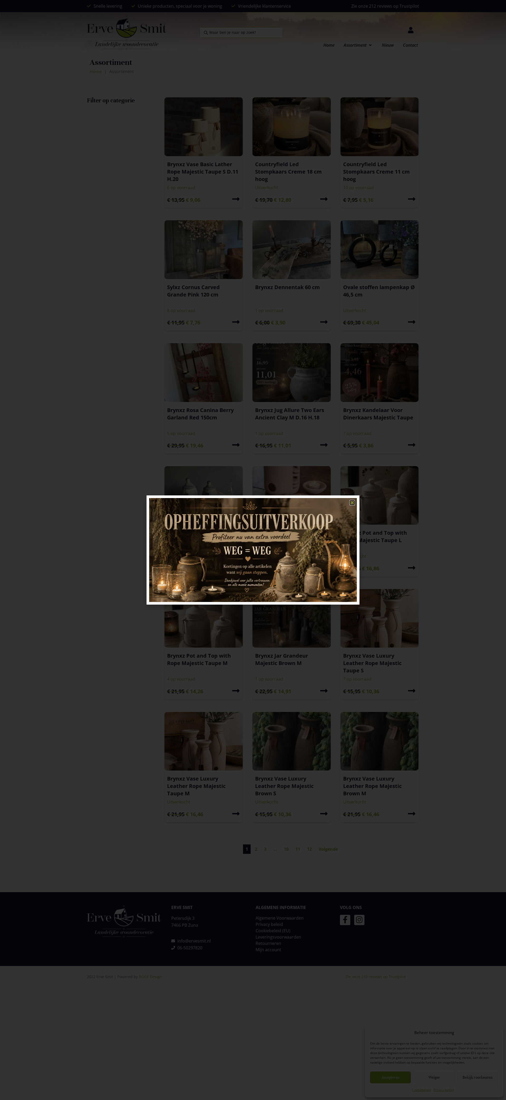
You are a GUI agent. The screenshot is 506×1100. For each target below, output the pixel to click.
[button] (352, 503)
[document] (253, 550)
